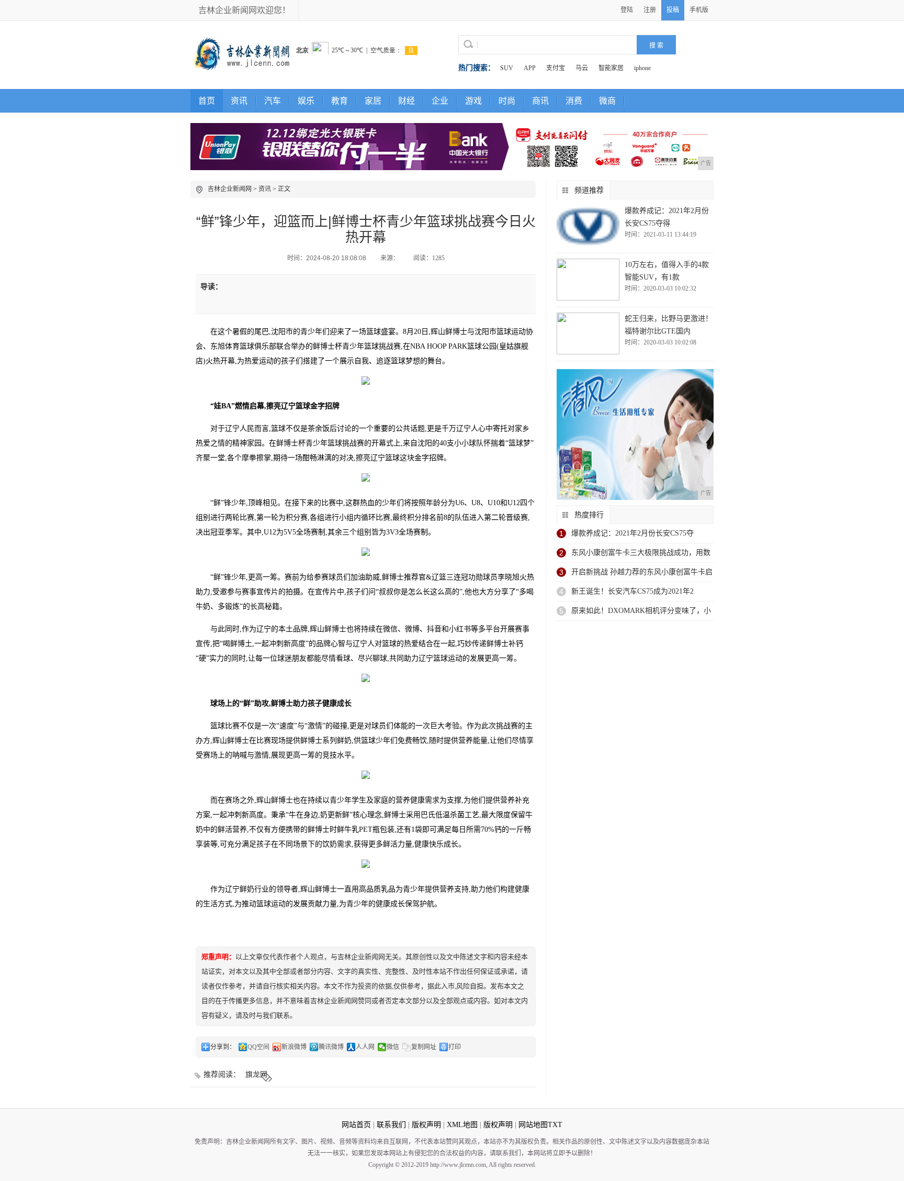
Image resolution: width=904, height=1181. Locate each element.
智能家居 (611, 68)
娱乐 (306, 100)
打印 (454, 1047)
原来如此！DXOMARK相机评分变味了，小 (641, 611)
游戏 (473, 100)
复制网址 (423, 1047)
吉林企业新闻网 (230, 189)
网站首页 (356, 1125)
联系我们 (391, 1125)
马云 (581, 68)
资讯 (239, 100)
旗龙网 (256, 1074)
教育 (339, 100)
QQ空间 (258, 1047)
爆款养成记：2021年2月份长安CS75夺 (632, 533)
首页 (206, 100)
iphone (642, 68)
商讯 (540, 100)
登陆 (626, 10)
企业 (440, 100)
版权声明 (426, 1125)
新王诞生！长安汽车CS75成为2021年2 (632, 591)
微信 (393, 1047)
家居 (373, 100)
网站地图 (533, 1125)
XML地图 (462, 1125)
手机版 (699, 10)
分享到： (222, 1047)
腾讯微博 (331, 1047)
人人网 (365, 1047)
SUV (506, 68)
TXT (555, 1125)
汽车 (272, 100)
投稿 (672, 10)
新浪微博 (294, 1047)
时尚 (507, 100)
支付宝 (555, 68)
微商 (607, 100)
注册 (649, 10)
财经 (406, 100)
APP (530, 68)
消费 (574, 100)
